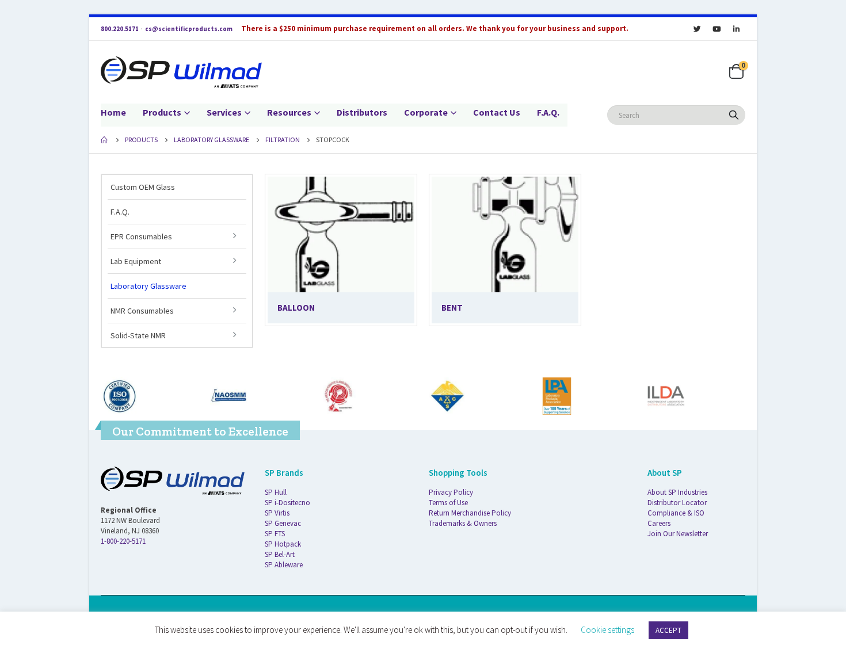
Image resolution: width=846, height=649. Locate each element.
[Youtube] (716, 28)
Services (224, 112)
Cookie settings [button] (607, 629)
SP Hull (276, 492)
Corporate (426, 112)
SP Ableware (284, 565)
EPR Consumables (141, 236)
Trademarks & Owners (463, 523)
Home (113, 112)
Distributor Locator (677, 502)
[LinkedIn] (736, 28)
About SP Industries (677, 492)
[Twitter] (697, 28)
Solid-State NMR (138, 335)
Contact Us (496, 112)
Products (162, 112)
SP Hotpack (283, 544)
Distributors (362, 112)
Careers (658, 523)
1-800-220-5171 (123, 541)
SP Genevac (283, 523)
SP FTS (275, 534)
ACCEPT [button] (668, 630)
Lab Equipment (135, 261)
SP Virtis (277, 513)
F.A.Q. (548, 112)
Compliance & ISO (675, 513)
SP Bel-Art (280, 554)
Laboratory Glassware (148, 286)
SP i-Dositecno (287, 502)
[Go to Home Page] (105, 139)
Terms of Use (448, 502)
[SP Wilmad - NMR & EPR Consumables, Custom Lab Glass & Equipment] (181, 72)
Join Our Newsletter (677, 534)
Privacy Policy (451, 492)
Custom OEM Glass (142, 187)
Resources (289, 112)
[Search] (733, 115)
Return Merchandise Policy (470, 513)
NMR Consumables (142, 311)
